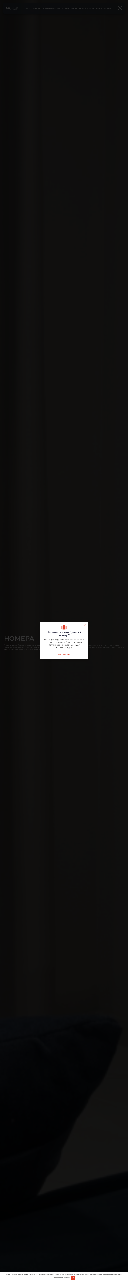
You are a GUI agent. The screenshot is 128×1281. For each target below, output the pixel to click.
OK (73, 1277)
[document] (64, 640)
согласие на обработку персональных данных (83, 1274)
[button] (85, 625)
